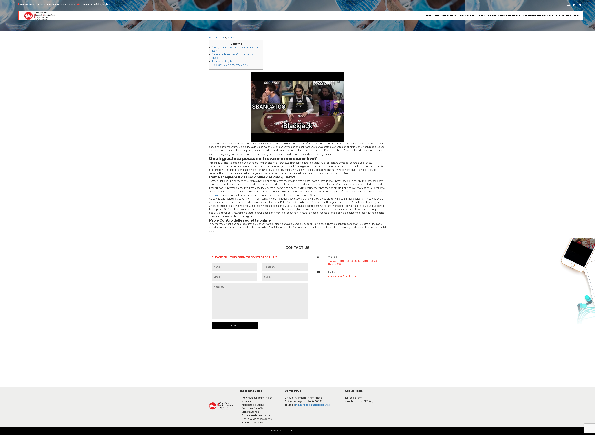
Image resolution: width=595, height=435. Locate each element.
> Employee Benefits (251, 408)
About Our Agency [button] (444, 15)
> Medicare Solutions (251, 404)
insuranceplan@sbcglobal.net (96, 4)
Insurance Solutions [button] (472, 15)
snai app (215, 195)
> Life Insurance (249, 411)
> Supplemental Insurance (254, 415)
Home (428, 15)
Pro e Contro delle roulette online (230, 65)
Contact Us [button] (563, 15)
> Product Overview (251, 422)
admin (231, 37)
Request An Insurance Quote (504, 15)
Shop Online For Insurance (538, 15)
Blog (577, 15)
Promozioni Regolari (222, 61)
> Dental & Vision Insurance (255, 418)
